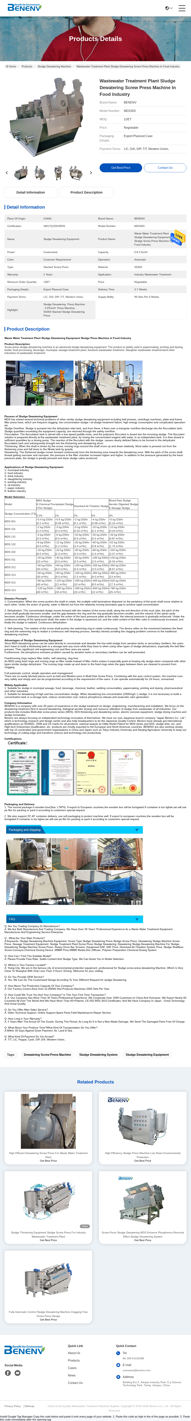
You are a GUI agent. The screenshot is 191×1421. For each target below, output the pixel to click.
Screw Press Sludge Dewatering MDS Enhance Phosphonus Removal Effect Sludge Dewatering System (143, 1234)
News (72, 1375)
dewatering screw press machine (47, 1054)
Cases (72, 1368)
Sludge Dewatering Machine (54, 66)
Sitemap (29, 1406)
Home (12, 66)
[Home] (25, 1354)
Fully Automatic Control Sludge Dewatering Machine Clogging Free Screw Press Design (48, 1314)
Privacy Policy (12, 1406)
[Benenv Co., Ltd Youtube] (17, 1373)
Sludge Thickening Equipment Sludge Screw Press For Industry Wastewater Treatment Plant (48, 1234)
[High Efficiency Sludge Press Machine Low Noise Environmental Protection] (142, 1121)
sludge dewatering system (98, 1054)
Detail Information (30, 192)
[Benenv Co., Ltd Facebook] (7, 1373)
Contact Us (75, 1382)
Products (27, 66)
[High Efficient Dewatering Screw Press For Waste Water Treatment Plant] (48, 1121)
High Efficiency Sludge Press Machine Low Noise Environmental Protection (142, 1155)
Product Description (87, 192)
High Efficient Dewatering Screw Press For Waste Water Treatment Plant (48, 1155)
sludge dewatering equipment (147, 1054)
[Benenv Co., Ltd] (25, 8)
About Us (74, 1353)
